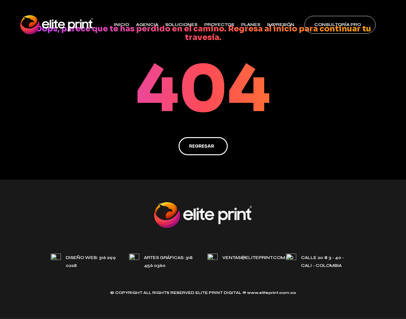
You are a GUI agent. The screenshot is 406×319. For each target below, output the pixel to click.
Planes (250, 24)
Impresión (280, 24)
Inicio (121, 24)
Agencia (147, 24)
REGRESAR (201, 146)
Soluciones (181, 24)
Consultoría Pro (337, 24)
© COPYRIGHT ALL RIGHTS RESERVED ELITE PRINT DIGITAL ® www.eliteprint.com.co (203, 292)
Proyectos (219, 24)
